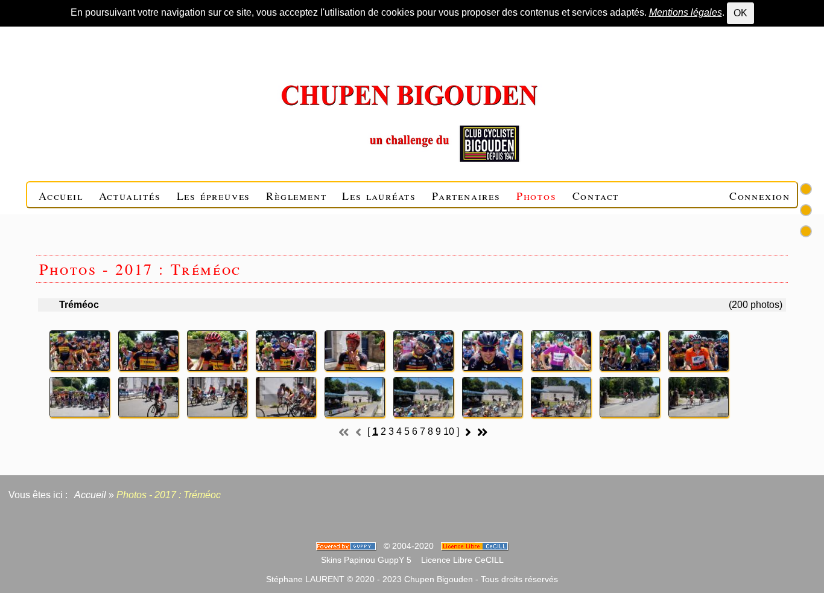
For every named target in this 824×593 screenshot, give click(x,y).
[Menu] (792, 48)
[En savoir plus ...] (476, 546)
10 (448, 431)
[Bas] (806, 231)
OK (740, 13)
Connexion (753, 49)
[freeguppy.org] (347, 546)
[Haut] (806, 189)
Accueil (90, 495)
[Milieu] (806, 210)
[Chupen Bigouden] (412, 117)
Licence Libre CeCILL (461, 560)
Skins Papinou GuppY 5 (368, 560)
